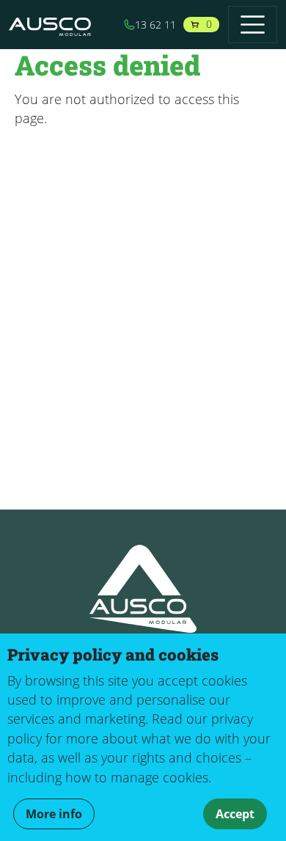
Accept (235, 814)
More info (54, 814)
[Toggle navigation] (252, 24)
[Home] (56, 25)
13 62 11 (155, 25)
